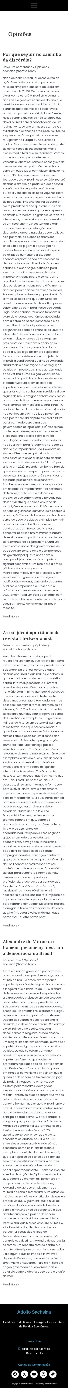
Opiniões (41, 67)
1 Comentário (12, 960)
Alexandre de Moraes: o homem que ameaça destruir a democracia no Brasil (33, 947)
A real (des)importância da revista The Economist (31, 635)
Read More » (11, 616)
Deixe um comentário (17, 67)
